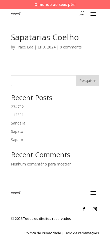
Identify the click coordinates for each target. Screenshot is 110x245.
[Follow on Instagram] (95, 209)
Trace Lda (24, 47)
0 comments (71, 47)
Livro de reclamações (82, 233)
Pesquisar (87, 80)
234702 (17, 106)
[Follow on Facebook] (84, 209)
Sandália (18, 123)
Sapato (17, 131)
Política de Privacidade (43, 233)
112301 (17, 114)
